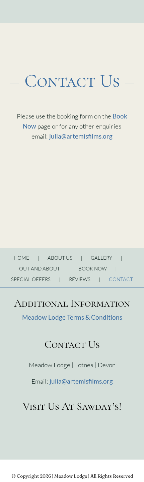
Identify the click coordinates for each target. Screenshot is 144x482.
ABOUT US (60, 258)
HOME (21, 258)
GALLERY (101, 258)
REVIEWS (79, 279)
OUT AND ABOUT (39, 268)
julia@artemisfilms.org (81, 136)
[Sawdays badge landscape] (72, 419)
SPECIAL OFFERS (31, 279)
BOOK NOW (92, 268)
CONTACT (121, 279)
